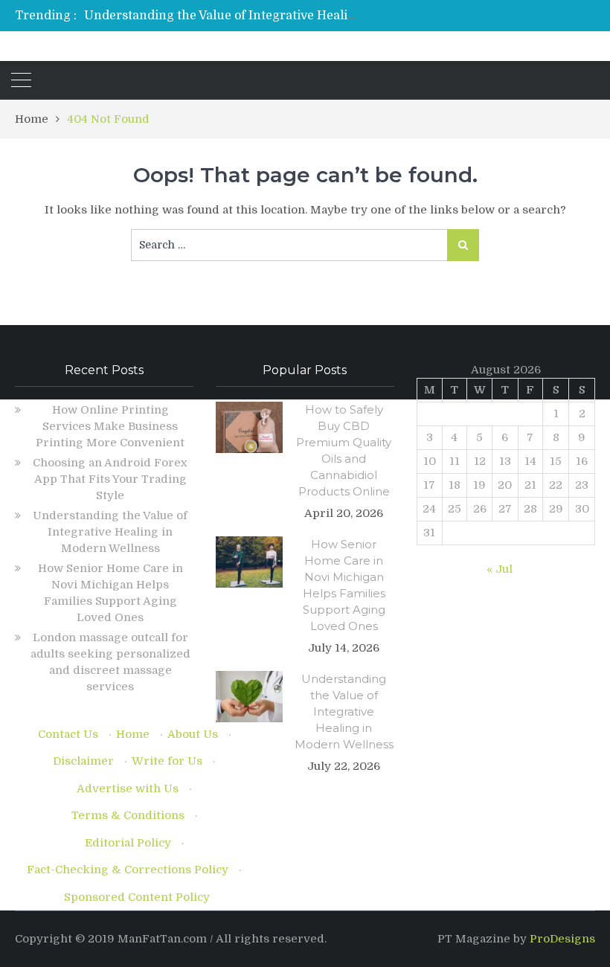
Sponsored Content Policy (137, 897)
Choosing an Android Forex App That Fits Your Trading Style (110, 479)
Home (133, 734)
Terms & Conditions (127, 815)
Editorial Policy (128, 842)
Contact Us (68, 734)
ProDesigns (562, 938)
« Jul (500, 569)
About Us (192, 734)
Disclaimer (83, 761)
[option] (223, 15)
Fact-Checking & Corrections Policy (127, 869)
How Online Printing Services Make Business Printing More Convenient (110, 426)
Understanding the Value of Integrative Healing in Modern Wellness (283, 15)
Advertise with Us (128, 788)
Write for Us (167, 761)
